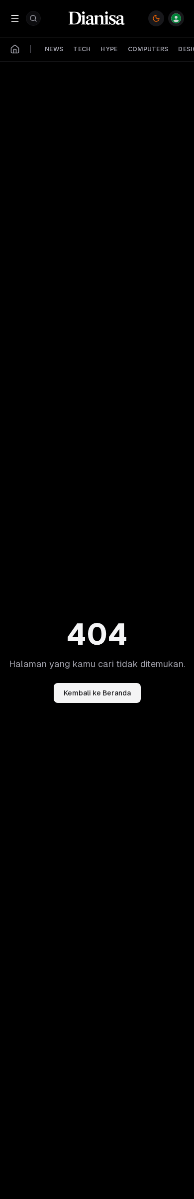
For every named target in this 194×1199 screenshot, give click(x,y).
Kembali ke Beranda (97, 693)
